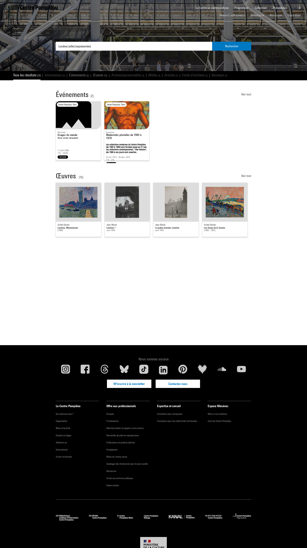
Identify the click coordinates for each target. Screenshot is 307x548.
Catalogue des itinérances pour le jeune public (127, 463)
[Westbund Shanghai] (216, 519)
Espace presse (112, 485)
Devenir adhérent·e (233, 15)
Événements (79, 75)
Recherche (111, 471)
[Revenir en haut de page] (298, 539)
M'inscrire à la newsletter (129, 384)
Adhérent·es (61, 442)
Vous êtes (294, 15)
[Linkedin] (163, 370)
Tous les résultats (27, 75)
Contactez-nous (177, 384)
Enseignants (111, 449)
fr (300, 8)
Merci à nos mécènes (217, 413)
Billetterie (257, 15)
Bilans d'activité (63, 428)
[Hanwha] (242, 519)
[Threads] (104, 370)
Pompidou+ (280, 8)
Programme (242, 8)
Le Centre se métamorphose (214, 8)
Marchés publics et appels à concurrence (125, 428)
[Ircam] (100, 519)
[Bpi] (70, 519)
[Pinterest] (183, 370)
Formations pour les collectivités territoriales (177, 421)
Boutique (277, 15)
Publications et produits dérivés (120, 442)
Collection (261, 8)
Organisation (61, 421)
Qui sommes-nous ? (65, 413)
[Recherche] (293, 5)
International (62, 449)
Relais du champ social (116, 456)
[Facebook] (85, 370)
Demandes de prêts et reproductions (122, 435)
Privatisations (112, 421)
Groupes (110, 413)
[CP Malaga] (153, 519)
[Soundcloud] (222, 370)
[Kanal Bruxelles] (184, 519)
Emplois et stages (63, 435)
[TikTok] (144, 370)
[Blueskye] (124, 370)
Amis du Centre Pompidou (219, 421)
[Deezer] (202, 370)
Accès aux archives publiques (119, 478)
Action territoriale (64, 456)
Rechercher (231, 46)
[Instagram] (65, 370)
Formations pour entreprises (169, 413)
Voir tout (246, 94)
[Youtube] (241, 370)
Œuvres (100, 75)
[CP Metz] (127, 519)
